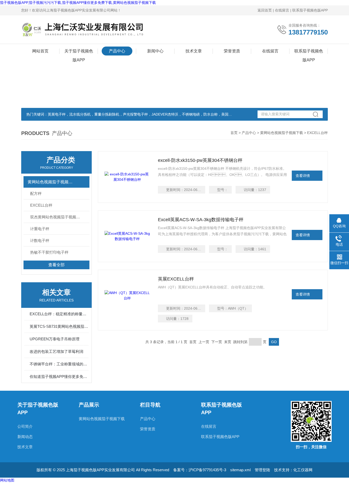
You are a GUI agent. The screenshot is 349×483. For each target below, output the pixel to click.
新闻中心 (155, 51)
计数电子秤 (39, 240)
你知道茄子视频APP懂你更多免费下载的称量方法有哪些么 (59, 376)
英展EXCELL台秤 (176, 279)
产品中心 (117, 51)
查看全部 (56, 265)
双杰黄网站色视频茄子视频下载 (57, 217)
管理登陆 (262, 470)
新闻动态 (25, 436)
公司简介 (25, 426)
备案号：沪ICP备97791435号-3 (199, 470)
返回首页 (265, 10)
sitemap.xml (240, 470)
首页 (234, 133)
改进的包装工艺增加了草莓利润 (56, 351)
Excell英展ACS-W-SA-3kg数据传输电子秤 (200, 219)
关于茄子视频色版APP (78, 52)
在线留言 (282, 10)
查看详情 (303, 176)
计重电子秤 (39, 229)
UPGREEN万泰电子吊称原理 (54, 339)
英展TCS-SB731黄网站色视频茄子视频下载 (59, 326)
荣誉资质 (232, 51)
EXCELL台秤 (41, 205)
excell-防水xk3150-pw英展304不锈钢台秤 (200, 160)
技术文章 (193, 51)
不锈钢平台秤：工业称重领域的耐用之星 (59, 364)
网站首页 (40, 51)
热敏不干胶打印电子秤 (49, 252)
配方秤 (36, 193)
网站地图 (7, 480)
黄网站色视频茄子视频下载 (281, 133)
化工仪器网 (302, 470)
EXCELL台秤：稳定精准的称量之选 (59, 314)
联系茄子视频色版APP (310, 10)
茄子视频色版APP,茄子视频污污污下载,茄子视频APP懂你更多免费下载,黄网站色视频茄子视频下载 (78, 3)
